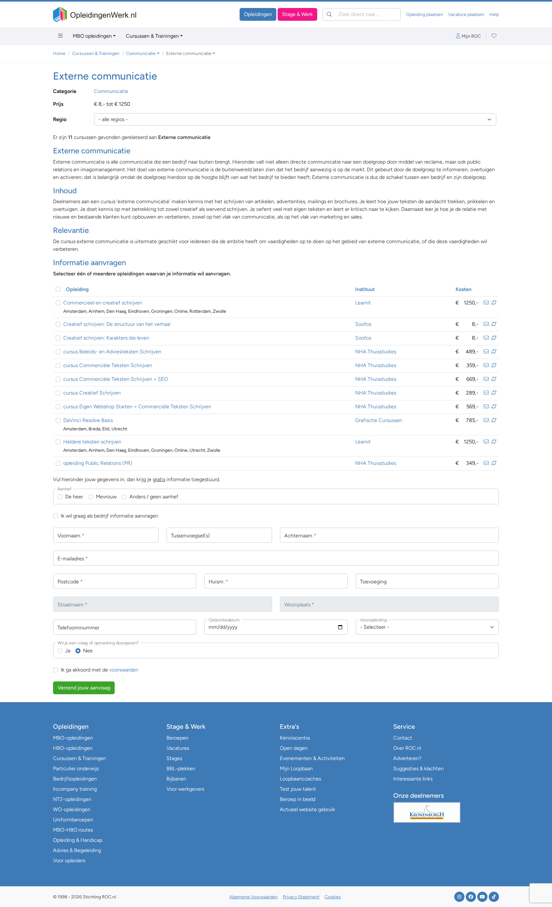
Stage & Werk (297, 14)
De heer (74, 497)
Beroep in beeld (297, 799)
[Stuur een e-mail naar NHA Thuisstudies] (486, 352)
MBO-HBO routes (73, 830)
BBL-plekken (180, 768)
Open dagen (294, 748)
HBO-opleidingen (73, 748)
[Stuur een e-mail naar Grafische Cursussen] (486, 420)
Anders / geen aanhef (153, 497)
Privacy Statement (301, 897)
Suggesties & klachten (418, 768)
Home (59, 53)
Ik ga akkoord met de (99, 670)
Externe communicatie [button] (188, 53)
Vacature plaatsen (466, 14)
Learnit (363, 303)
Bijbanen (176, 779)
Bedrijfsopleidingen (75, 779)
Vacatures (177, 748)
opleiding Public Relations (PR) (97, 463)
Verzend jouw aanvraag (83, 688)
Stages (174, 758)
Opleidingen (258, 14)
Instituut (365, 289)
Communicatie (111, 91)
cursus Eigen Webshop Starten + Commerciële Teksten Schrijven (137, 407)
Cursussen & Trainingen (152, 36)
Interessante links (413, 779)
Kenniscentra (295, 738)
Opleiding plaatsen (424, 14)
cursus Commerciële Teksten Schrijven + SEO (115, 379)
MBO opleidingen (92, 36)
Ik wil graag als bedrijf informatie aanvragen (109, 516)
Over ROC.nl (407, 748)
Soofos (363, 324)
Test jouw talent (298, 789)
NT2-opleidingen (72, 799)
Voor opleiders (69, 860)
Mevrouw (106, 497)
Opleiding (77, 289)
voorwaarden (123, 670)
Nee (88, 651)
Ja (67, 651)
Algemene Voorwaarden (253, 897)
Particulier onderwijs (76, 768)
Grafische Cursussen (378, 420)
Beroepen (177, 738)
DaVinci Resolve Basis (88, 420)
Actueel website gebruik (307, 809)
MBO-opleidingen (73, 738)
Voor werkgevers (185, 789)
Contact (402, 738)
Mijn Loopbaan (296, 768)
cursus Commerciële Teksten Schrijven (107, 365)
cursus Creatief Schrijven (92, 393)
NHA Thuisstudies (375, 352)
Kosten (463, 289)
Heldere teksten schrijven (92, 442)
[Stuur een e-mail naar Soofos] (486, 324)
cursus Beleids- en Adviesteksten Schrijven (112, 352)
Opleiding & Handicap (77, 840)
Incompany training (75, 789)
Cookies (333, 897)
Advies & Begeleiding (77, 850)
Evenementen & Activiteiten (312, 758)
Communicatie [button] (141, 53)
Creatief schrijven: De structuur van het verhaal (116, 324)
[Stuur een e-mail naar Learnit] (486, 303)
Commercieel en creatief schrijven (102, 303)
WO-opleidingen (71, 809)
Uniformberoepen (73, 820)
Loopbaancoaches (300, 779)
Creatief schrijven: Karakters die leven (106, 338)
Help (494, 14)
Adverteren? (407, 758)
